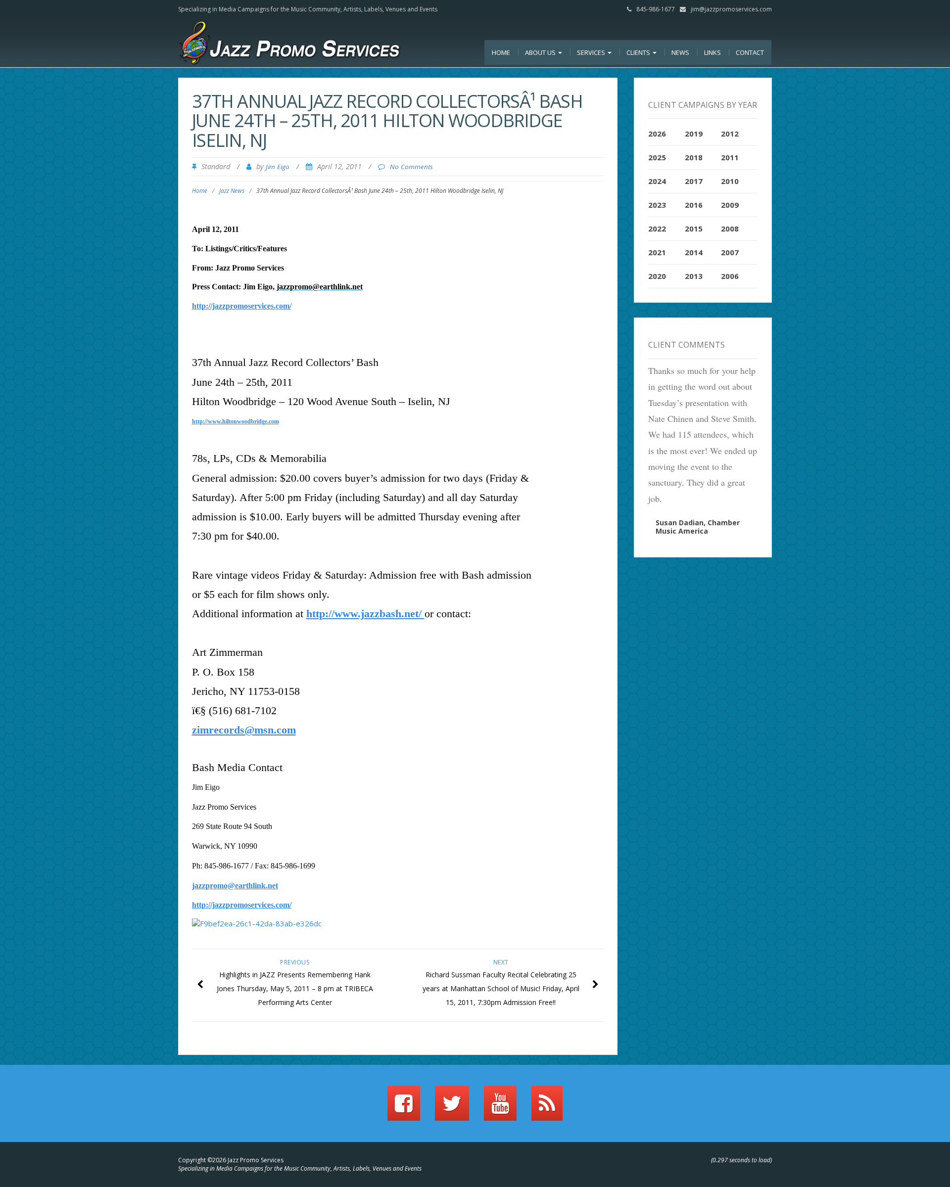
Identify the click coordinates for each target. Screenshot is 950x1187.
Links (712, 52)
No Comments (411, 166)
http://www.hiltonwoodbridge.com (235, 421)
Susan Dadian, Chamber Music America (698, 527)
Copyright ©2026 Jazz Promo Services (231, 1160)
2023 (657, 205)
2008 (730, 228)
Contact (750, 52)
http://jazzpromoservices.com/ (241, 306)
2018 (694, 157)
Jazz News (231, 190)
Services (592, 52)
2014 (694, 252)
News (680, 52)
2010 (730, 181)
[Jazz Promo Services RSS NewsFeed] (547, 1108)
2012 (730, 133)
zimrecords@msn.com (244, 730)
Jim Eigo (277, 166)
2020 (657, 276)
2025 (657, 157)
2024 (657, 181)
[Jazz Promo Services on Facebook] (404, 1108)
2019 (694, 133)
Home (501, 52)
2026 (657, 133)
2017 (694, 181)
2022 (657, 228)
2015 (694, 228)
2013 (694, 276)
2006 (730, 276)
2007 (730, 252)
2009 (730, 205)
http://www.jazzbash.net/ (365, 613)
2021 (657, 252)
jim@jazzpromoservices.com (731, 9)
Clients (639, 52)
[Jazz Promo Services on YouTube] (500, 1108)
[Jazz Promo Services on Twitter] (452, 1108)
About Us (541, 52)
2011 (730, 157)
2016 (694, 205)
